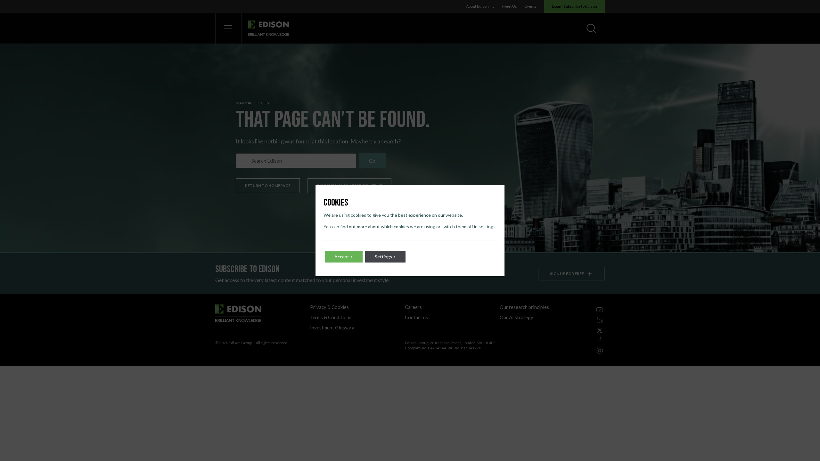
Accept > (343, 256)
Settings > (385, 256)
